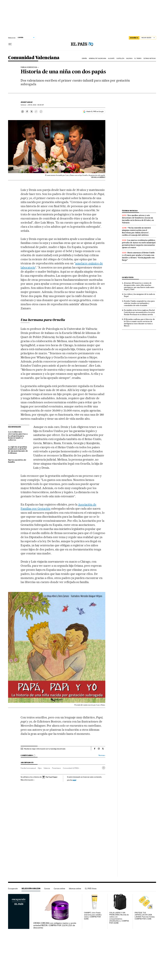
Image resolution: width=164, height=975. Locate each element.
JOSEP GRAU (27, 102)
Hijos (40, 768)
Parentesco (56, 768)
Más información (27, 780)
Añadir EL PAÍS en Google (95, 111)
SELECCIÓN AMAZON (31, 888)
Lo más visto (128, 277)
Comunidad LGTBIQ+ (71, 768)
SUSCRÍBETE (134, 38)
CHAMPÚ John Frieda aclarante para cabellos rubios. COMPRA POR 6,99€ (92, 916)
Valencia (129, 58)
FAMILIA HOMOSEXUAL (29, 67)
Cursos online (59, 888)
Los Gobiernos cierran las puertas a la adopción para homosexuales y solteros (18, 436)
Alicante (111, 58)
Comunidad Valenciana (33, 57)
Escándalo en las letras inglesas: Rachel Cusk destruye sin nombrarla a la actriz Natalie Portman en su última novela (139, 312)
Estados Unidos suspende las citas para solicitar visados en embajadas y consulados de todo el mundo (139, 303)
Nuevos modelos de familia (17, 461)
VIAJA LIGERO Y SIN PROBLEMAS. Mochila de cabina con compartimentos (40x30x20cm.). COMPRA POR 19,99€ (119, 918)
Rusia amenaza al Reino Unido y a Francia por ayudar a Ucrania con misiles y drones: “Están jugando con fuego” (138, 256)
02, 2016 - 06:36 (35, 105)
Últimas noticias (150, 58)
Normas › (102, 755)
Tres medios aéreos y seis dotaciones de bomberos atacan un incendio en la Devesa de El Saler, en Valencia (138, 219)
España (84, 58)
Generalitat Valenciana (97, 58)
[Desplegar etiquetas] (103, 768)
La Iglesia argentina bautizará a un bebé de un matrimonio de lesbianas (18, 450)
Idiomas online (75, 888)
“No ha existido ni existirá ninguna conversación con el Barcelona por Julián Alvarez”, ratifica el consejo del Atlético (136, 231)
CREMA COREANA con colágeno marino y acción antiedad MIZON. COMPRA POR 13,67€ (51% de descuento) (54, 925)
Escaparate (13, 888)
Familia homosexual (28, 768)
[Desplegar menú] (10, 44)
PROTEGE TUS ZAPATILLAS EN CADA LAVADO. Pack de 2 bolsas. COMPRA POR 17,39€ (145, 916)
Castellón (120, 58)
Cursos (47, 888)
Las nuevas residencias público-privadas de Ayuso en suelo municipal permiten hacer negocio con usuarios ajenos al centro (139, 244)
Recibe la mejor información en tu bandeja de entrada (44, 749)
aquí (74, 780)
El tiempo (137, 58)
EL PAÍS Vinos (90, 888)
